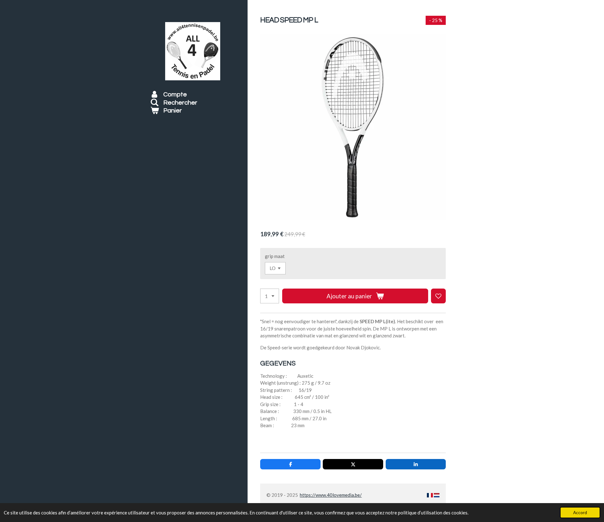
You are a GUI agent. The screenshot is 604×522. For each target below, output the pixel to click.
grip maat (275, 256)
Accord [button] (580, 512)
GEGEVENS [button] (278, 363)
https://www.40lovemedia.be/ (331, 495)
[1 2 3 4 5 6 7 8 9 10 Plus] (269, 296)
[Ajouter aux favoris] (438, 296)
